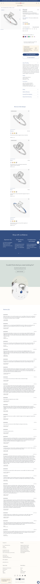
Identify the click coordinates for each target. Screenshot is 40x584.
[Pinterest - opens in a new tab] (17, 575)
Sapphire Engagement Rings (24, 547)
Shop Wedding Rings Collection (25, 551)
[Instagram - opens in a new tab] (20, 575)
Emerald (10, 7)
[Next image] (20, 19)
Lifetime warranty (26, 91)
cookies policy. (5, 580)
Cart (39, 3)
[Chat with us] (38, 582)
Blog (3, 571)
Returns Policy (22, 572)
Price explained (25, 17)
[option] (23, 29)
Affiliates (4, 572)
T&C (21, 569)
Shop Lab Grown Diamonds (24, 550)
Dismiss (9, 582)
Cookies (21, 570)
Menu (1, 3)
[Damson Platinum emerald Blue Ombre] (20, 212)
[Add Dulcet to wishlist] (38, 10)
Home (2, 7)
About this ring (26, 62)
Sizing (24, 89)
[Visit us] (3, 3)
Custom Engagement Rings (24, 546)
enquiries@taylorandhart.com (7, 557)
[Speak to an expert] (37, 3)
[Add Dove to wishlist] (29, 170)
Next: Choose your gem (30, 54)
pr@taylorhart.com (5, 562)
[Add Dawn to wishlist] (29, 140)
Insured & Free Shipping (27, 94)
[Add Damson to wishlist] (29, 199)
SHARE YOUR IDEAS (20, 271)
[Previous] (2, 242)
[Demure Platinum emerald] (20, 124)
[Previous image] (12, 120)
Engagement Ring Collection (24, 545)
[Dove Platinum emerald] (20, 183)
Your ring (20, 5)
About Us (4, 570)
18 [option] (12, 133)
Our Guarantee (5, 569)
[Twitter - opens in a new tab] (22, 575)
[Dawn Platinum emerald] (20, 153)
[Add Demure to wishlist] (29, 111)
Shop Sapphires (22, 552)
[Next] (38, 242)
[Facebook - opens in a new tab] (15, 575)
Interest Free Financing (27, 96)
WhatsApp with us (5, 556)
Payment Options (23, 571)
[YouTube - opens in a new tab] (25, 575)
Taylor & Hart (20, 3)
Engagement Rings (6, 7)
